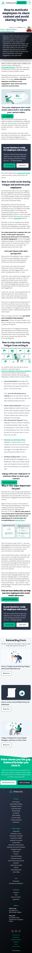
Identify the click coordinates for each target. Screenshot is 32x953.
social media (17, 218)
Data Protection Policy (16, 939)
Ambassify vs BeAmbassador (16, 845)
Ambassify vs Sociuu (16, 833)
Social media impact (16, 870)
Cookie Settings (16, 946)
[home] (9, 2)
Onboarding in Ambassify (16, 836)
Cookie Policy (16, 942)
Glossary (16, 854)
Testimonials (16, 831)
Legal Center (16, 899)
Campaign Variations (16, 806)
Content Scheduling (16, 820)
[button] (29, 2)
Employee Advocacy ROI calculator (16, 847)
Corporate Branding (16, 856)
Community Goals (16, 808)
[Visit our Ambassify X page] (16, 931)
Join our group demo (9, 482)
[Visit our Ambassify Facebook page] (12, 931)
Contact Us (16, 892)
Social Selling (16, 872)
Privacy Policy (16, 937)
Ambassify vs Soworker (16, 840)
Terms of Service (16, 935)
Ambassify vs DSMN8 (16, 838)
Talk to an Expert (24, 782)
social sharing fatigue (23, 173)
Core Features (16, 802)
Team (16, 895)
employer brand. (20, 520)
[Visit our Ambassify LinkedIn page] (19, 931)
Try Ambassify (7, 116)
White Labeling (16, 815)
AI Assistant (16, 813)
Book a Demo (21, 2)
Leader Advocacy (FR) (16, 865)
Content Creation (16, 817)
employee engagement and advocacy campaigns (16, 371)
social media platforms (8, 67)
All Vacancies (16, 881)
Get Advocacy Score (8, 782)
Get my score (9, 165)
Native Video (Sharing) (16, 804)
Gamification (16, 822)
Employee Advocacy (16, 858)
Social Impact (16, 851)
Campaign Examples (16, 849)
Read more (6, 673)
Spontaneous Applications (16, 883)
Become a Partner (16, 897)
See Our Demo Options (10, 599)
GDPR (16, 944)
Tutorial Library (16, 842)
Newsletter (16, 863)
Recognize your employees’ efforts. (15, 440)
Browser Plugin (16, 811)
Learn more (22, 165)
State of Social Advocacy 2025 (16, 860)
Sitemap (16, 867)
